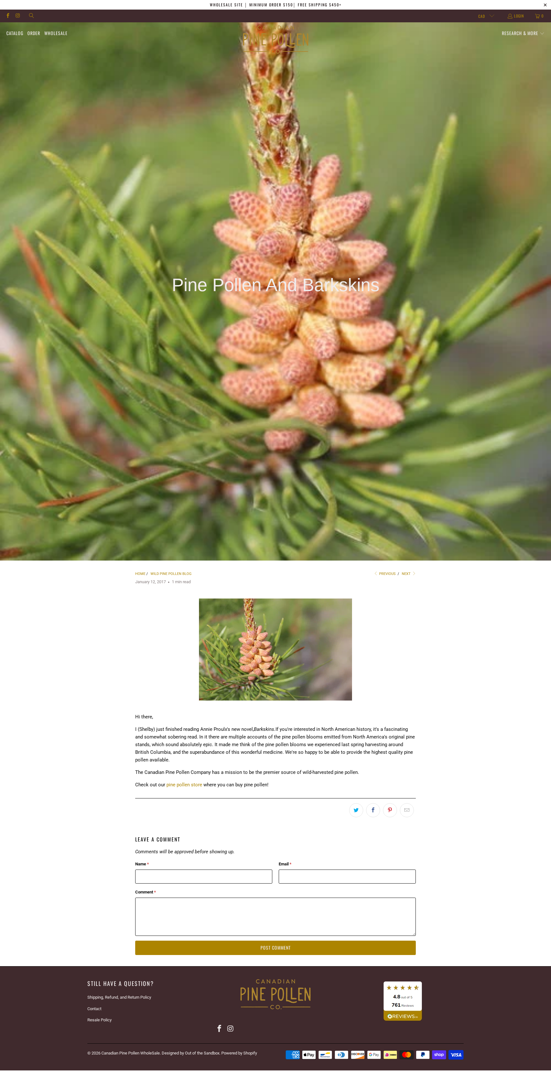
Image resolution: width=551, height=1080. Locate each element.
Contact (94, 1008)
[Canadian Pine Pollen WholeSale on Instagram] (17, 15)
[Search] (31, 16)
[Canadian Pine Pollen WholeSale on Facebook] (7, 15)
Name (142, 864)
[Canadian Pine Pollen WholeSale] (275, 40)
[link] (275, 1011)
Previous (387, 574)
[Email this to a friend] (407, 810)
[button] (523, 33)
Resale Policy (99, 1020)
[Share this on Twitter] (356, 810)
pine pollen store (184, 785)
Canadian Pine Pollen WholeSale (130, 1053)
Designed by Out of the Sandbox (190, 1053)
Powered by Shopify (239, 1053)
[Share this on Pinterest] (390, 810)
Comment (145, 892)
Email (285, 864)
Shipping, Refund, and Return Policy (119, 997)
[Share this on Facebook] (373, 810)
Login (519, 15)
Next (407, 574)
